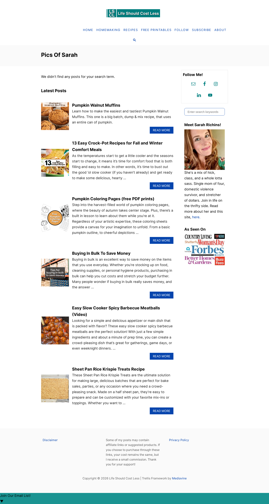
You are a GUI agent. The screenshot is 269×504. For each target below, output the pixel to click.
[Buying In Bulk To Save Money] (55, 274)
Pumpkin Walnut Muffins (96, 105)
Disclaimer (50, 440)
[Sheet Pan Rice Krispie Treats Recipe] (55, 390)
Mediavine (179, 478)
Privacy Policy (179, 440)
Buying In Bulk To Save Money (101, 253)
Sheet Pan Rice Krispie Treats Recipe (108, 369)
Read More (163, 131)
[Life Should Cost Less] (134, 13)
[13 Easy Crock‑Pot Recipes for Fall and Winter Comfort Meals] (55, 164)
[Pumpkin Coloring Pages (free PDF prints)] (55, 219)
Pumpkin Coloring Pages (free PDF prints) (113, 198)
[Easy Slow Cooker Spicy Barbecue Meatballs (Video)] (55, 332)
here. (196, 217)
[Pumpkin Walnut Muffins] (55, 117)
